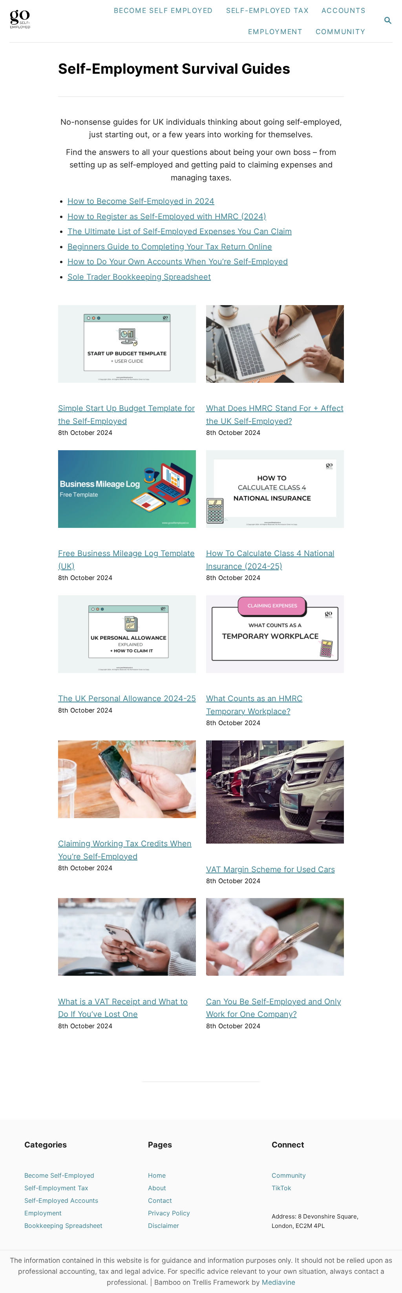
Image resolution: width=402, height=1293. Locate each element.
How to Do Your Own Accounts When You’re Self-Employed (178, 261)
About (157, 1188)
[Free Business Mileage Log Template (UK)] (127, 493)
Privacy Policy (169, 1213)
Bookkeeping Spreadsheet (63, 1225)
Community (289, 1175)
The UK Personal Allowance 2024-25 (127, 698)
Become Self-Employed (59, 1175)
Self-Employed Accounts (61, 1200)
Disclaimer (163, 1225)
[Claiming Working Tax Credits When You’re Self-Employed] (127, 783)
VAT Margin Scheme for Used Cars (270, 869)
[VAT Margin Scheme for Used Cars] (275, 795)
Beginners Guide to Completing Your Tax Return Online (170, 246)
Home (157, 1175)
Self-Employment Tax (56, 1188)
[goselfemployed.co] (38, 21)
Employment (43, 1213)
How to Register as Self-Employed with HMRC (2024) (167, 216)
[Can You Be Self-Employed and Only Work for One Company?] (275, 941)
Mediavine (278, 1282)
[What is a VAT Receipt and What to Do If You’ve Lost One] (127, 941)
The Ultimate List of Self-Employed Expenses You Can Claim (180, 231)
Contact (160, 1200)
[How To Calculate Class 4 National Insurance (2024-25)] (275, 493)
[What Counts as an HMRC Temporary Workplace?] (275, 638)
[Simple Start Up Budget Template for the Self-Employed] (127, 348)
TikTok (281, 1188)
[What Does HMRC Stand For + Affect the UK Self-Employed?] (275, 348)
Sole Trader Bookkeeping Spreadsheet (139, 277)
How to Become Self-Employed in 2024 (141, 201)
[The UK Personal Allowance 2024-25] (127, 638)
